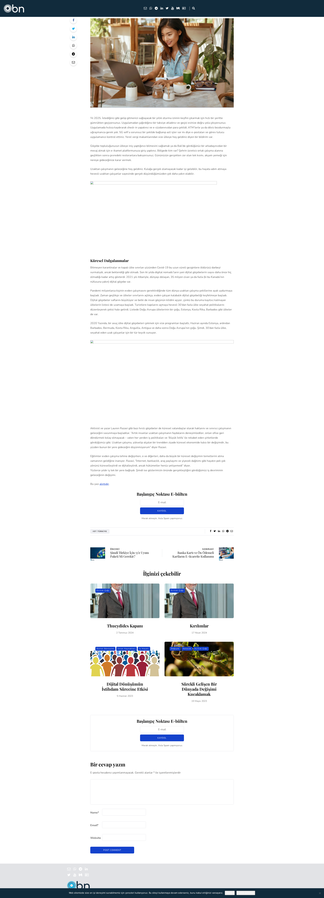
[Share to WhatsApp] (73, 45)
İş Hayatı (144, 648)
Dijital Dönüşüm (105, 648)
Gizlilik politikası (246, 892)
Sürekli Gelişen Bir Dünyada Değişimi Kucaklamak (199, 689)
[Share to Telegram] (73, 54)
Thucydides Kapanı (125, 625)
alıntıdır (104, 484)
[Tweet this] (73, 28)
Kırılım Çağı (103, 590)
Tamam (229, 892)
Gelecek (187, 648)
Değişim (175, 648)
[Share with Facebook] (73, 20)
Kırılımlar (199, 625)
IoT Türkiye (100, 531)
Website (95, 838)
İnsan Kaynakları (127, 648)
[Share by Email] (73, 62)
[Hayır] (319, 893)
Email (94, 825)
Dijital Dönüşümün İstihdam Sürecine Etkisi (125, 686)
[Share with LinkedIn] (73, 37)
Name (94, 812)
